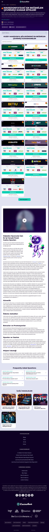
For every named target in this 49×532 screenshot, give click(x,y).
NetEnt (39, 263)
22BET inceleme (35, 136)
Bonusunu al (13, 58)
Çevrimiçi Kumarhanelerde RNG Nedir (24, 462)
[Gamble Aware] (21, 519)
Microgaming (37, 347)
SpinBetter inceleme (12, 98)
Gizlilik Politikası (24, 482)
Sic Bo (24, 444)
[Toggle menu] (2, 1)
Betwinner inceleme (12, 60)
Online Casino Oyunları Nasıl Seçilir (24, 458)
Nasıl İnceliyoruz (24, 478)
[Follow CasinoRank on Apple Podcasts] (32, 498)
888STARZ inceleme (13, 194)
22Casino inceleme (36, 98)
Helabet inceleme (36, 156)
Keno (24, 442)
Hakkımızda (24, 473)
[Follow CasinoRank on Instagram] (19, 498)
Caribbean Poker (6, 255)
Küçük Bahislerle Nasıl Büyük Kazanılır (24, 460)
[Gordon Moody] (37, 513)
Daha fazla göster (23, 199)
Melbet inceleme (12, 79)
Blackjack (19, 255)
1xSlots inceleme (12, 156)
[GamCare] (25, 513)
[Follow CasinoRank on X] (22, 498)
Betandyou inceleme (12, 117)
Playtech (35, 261)
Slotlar (24, 447)
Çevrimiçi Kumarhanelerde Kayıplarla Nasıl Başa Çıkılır (24, 464)
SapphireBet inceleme (12, 175)
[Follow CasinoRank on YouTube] (25, 498)
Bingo (24, 440)
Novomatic (12, 348)
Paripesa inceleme (36, 117)
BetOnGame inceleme (35, 79)
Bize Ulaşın (24, 475)
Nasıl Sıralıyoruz (24, 480)
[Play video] (24, 220)
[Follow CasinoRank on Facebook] (16, 498)
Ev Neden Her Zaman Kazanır (24, 455)
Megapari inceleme (13, 136)
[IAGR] (10, 513)
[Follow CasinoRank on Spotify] (29, 498)
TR (23, 501)
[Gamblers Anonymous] (16, 513)
